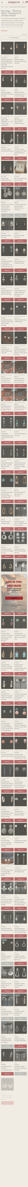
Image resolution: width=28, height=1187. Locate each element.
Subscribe (14, 598)
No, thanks (14, 602)
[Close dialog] (25, 576)
